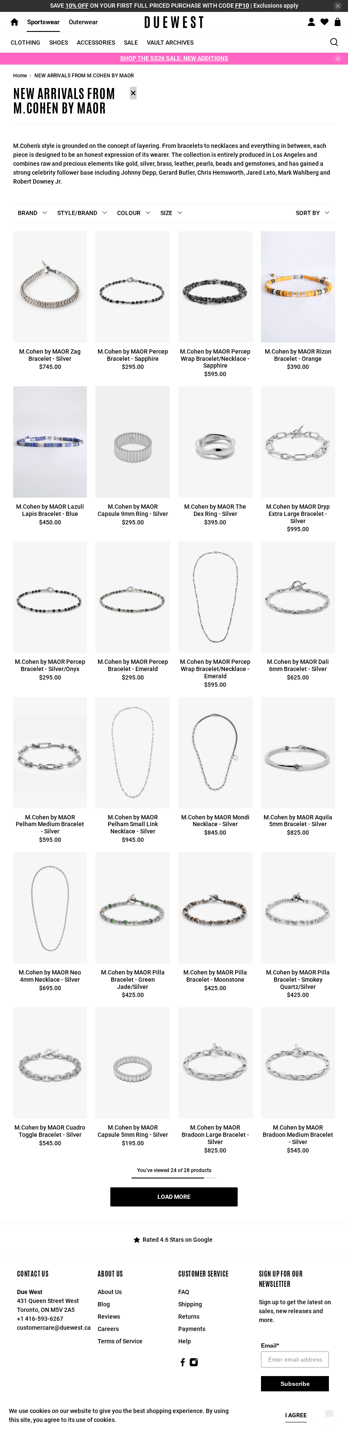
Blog (104, 1304)
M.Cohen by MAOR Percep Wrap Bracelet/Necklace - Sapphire (215, 358)
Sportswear (43, 22)
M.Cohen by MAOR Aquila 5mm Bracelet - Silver (298, 821)
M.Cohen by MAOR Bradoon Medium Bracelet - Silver (298, 1134)
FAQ (183, 1292)
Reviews (109, 1316)
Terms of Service (120, 1341)
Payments (191, 1328)
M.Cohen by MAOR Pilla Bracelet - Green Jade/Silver (133, 979)
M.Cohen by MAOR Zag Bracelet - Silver (50, 355)
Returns (188, 1316)
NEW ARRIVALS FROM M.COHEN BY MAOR (84, 75)
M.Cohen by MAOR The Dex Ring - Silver (215, 510)
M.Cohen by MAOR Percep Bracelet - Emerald (133, 665)
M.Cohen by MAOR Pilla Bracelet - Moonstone (215, 976)
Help (184, 1341)
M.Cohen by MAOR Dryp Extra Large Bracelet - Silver (298, 513)
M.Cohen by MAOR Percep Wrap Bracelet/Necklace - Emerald (215, 669)
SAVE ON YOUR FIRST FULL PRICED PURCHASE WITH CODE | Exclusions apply (174, 5)
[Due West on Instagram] (193, 1364)
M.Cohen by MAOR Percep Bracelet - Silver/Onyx (50, 665)
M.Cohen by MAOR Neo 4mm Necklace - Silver (50, 976)
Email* (270, 1345)
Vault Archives (170, 42)
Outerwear (83, 22)
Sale (131, 42)
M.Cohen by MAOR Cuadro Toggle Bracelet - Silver (49, 1131)
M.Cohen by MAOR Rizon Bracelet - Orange (298, 355)
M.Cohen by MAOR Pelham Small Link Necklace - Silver (133, 824)
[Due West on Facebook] (182, 1364)
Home (20, 75)
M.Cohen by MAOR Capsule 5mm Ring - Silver (133, 1131)
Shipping (190, 1304)
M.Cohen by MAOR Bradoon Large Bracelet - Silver (215, 1134)
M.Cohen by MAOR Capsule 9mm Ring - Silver (133, 510)
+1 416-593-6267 (40, 1318)
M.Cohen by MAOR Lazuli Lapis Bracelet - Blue (50, 510)
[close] (338, 6)
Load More (174, 1196)
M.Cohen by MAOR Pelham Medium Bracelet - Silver (50, 824)
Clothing (25, 42)
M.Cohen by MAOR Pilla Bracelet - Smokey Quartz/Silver (298, 979)
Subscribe (295, 1383)
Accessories (96, 42)
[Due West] (174, 22)
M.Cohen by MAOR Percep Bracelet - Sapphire (133, 355)
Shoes (58, 42)
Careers (108, 1328)
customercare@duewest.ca (54, 1327)
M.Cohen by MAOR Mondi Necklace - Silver (215, 821)
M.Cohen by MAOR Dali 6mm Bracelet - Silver (298, 665)
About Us (110, 1292)
